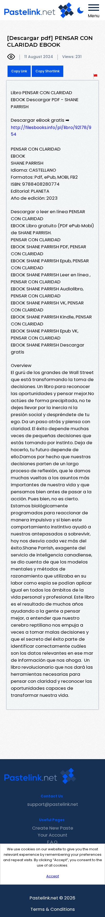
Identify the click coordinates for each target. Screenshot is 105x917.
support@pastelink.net (52, 804)
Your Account (52, 835)
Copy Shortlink (48, 71)
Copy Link (19, 71)
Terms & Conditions (52, 909)
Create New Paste (52, 828)
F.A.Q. (52, 842)
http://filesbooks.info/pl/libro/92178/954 (51, 130)
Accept (52, 876)
